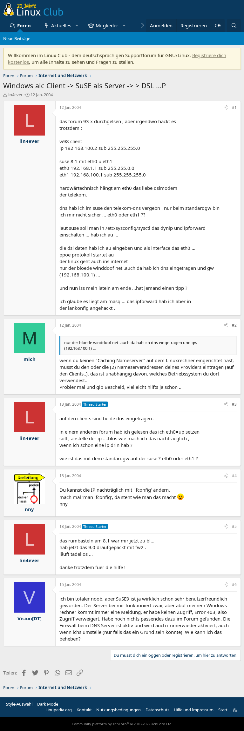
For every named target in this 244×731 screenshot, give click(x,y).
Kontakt (84, 710)
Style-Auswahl (19, 704)
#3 (234, 404)
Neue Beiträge (16, 38)
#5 (234, 526)
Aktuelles (61, 25)
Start (222, 710)
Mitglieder (107, 25)
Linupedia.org (58, 710)
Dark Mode (47, 704)
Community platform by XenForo (122, 723)
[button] (77, 25)
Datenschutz (157, 710)
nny (29, 509)
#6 (234, 584)
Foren (24, 25)
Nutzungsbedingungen (118, 710)
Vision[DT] (29, 618)
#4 (234, 475)
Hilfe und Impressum (194, 710)
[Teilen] (226, 107)
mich (30, 359)
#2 (234, 325)
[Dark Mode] (218, 25)
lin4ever (15, 94)
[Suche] (234, 25)
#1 (234, 107)
